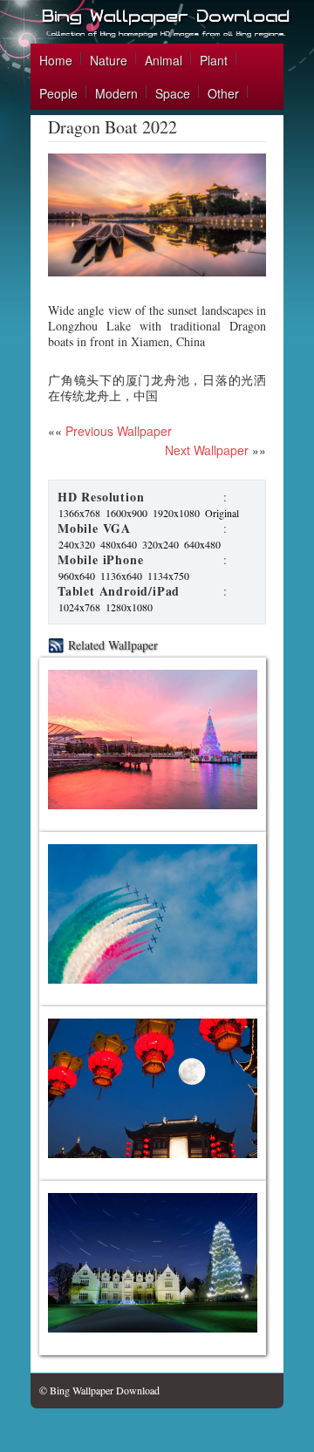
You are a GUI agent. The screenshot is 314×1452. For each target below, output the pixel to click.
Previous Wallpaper (117, 431)
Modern (116, 93)
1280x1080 (129, 607)
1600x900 (126, 513)
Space (172, 93)
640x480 (202, 544)
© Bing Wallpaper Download (99, 1390)
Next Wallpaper (207, 450)
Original (222, 513)
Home (55, 60)
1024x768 (79, 607)
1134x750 (168, 576)
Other (223, 93)
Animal (163, 60)
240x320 (76, 544)
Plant (214, 60)
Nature (108, 60)
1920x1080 (176, 513)
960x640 (76, 576)
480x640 (118, 544)
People (58, 93)
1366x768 (79, 513)
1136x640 (121, 576)
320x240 (160, 544)
